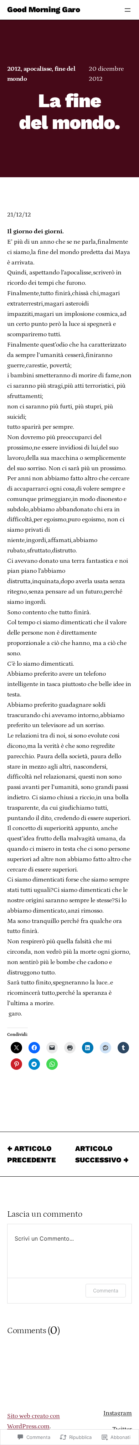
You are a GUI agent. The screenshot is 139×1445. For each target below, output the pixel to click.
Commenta (105, 1290)
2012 (14, 69)
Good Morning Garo (43, 9)
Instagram (117, 1413)
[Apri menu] (127, 10)
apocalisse (38, 69)
